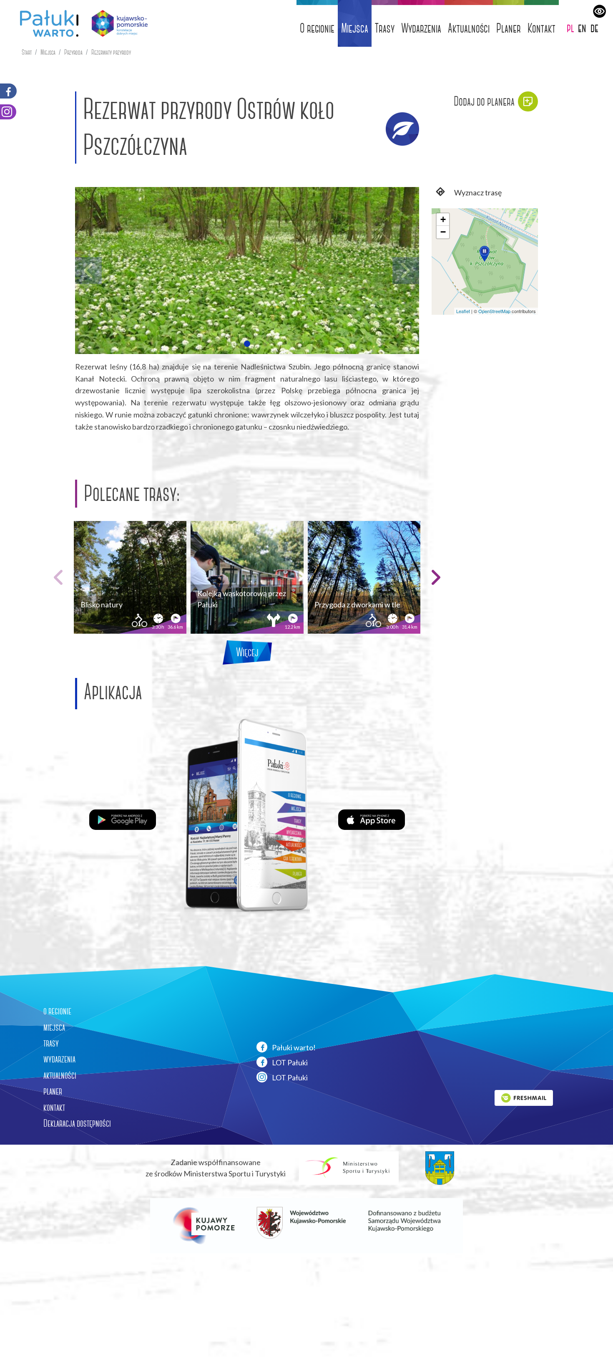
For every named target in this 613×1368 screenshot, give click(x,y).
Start (27, 52)
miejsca (54, 1027)
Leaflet (463, 311)
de (594, 28)
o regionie (57, 1011)
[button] (247, 343)
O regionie (317, 28)
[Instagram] (8, 111)
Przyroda (73, 52)
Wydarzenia (421, 28)
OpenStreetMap (494, 311)
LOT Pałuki (289, 1062)
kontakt (54, 1107)
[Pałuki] (45, 23)
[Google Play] (122, 818)
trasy (51, 1043)
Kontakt (541, 28)
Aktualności (469, 28)
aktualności (59, 1075)
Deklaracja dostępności (77, 1123)
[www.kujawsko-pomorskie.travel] (116, 23)
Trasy (384, 28)
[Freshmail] (524, 1096)
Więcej (247, 652)
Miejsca (354, 28)
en (582, 28)
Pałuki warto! (293, 1047)
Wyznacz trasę (477, 192)
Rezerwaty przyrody (111, 52)
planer (52, 1091)
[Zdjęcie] (247, 270)
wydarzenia (59, 1059)
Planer (508, 28)
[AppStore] (371, 818)
